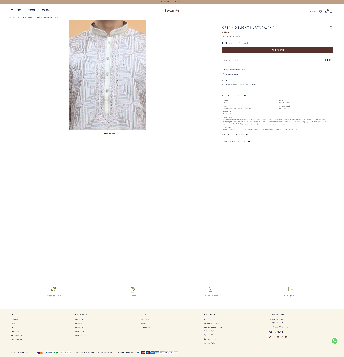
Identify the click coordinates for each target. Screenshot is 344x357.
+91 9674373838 (276, 323)
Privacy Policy (210, 339)
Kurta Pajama (29, 17)
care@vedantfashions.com (280, 327)
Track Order (145, 319)
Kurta (13, 327)
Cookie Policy (210, 343)
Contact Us (145, 323)
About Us (79, 319)
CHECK (327, 60)
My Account (145, 327)
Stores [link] (46, 10)
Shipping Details (211, 323)
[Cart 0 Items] (331, 12)
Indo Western (16, 336)
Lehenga (14, 319)
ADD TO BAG (278, 50)
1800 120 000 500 (276, 319)
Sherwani (15, 332)
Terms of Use (209, 335)
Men (18, 17)
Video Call (79, 327)
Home (11, 17)
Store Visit (80, 332)
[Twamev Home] (172, 10)
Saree (13, 323)
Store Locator (81, 336)
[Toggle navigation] (12, 10)
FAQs (206, 319)
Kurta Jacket (16, 340)
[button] (20, 9)
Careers (78, 323)
